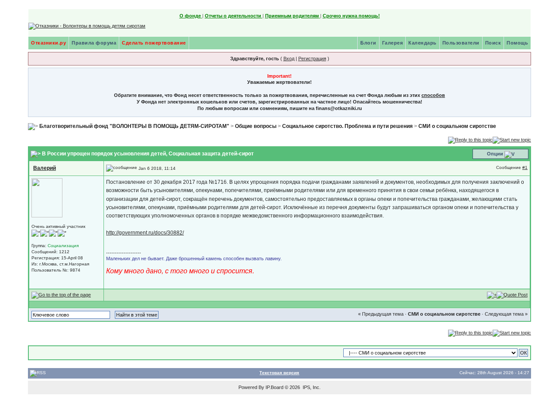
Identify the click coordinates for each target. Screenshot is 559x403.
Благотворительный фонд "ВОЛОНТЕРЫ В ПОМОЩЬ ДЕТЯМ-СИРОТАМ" (134, 126)
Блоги (368, 42)
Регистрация (312, 58)
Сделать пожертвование (154, 42)
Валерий (44, 168)
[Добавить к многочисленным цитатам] (492, 294)
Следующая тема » (506, 314)
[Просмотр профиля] (46, 197)
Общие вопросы (255, 126)
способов (433, 95)
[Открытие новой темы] (512, 139)
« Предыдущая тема (381, 314)
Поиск (493, 42)
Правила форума (94, 42)
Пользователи (461, 42)
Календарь (422, 42)
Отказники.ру (48, 42)
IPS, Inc (311, 387)
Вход (288, 58)
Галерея (392, 42)
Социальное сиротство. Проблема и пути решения (347, 126)
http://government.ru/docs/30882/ (145, 233)
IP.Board (274, 387)
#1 (525, 167)
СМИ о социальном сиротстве (457, 126)
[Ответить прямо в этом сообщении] (512, 294)
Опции (495, 153)
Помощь (517, 42)
